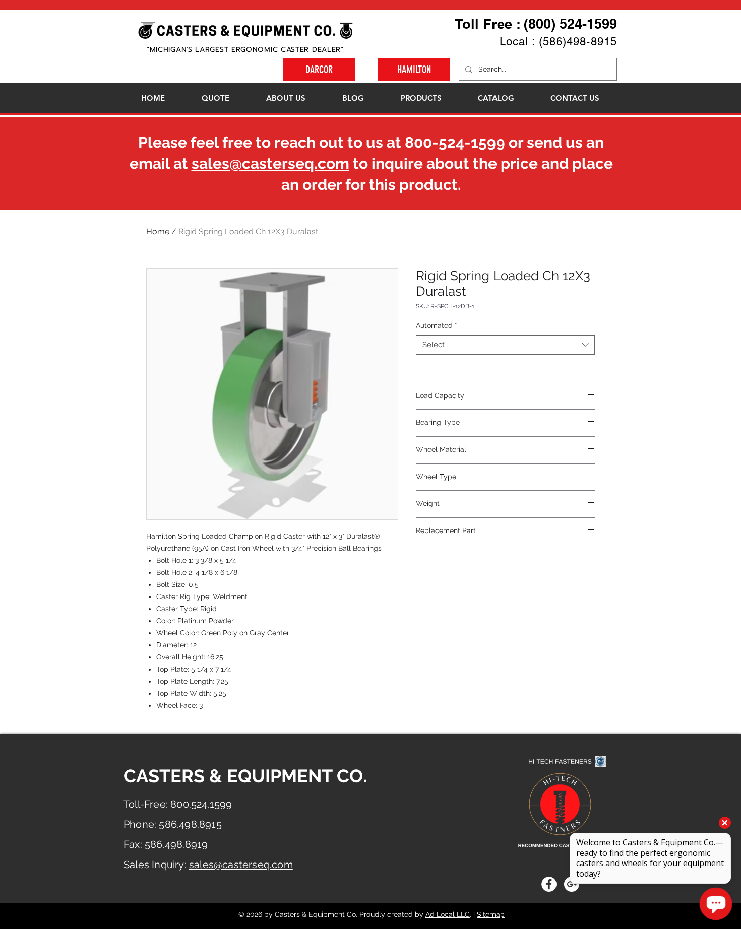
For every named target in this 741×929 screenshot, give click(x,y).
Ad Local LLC (447, 914)
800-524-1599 (455, 142)
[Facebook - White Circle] (549, 884)
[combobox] (505, 345)
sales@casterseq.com (270, 163)
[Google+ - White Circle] (571, 884)
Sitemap (491, 914)
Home (157, 231)
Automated (436, 325)
